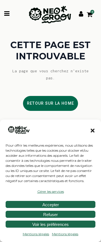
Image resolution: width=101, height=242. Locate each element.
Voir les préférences (50, 224)
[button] (92, 130)
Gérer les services (50, 191)
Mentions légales (36, 234)
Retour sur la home (50, 103)
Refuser (50, 214)
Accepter (50, 204)
